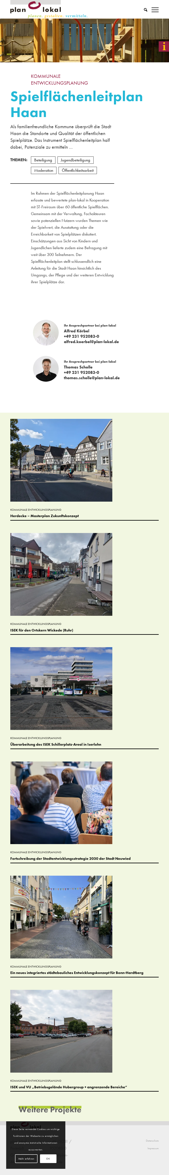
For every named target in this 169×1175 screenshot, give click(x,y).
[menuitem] (143, 9)
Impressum (153, 1148)
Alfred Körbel (76, 331)
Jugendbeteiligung (75, 160)
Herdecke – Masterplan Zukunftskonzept (44, 515)
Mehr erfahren (26, 1158)
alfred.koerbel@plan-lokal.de (91, 341)
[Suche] (143, 9)
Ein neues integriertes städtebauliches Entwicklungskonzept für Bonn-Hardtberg (76, 972)
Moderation (43, 170)
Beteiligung (43, 160)
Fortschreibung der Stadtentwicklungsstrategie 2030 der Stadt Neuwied (70, 858)
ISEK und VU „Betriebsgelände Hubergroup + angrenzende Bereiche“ (68, 1087)
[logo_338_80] (49, 9)
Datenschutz (152, 1140)
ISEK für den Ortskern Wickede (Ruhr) (41, 630)
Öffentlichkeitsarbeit (78, 170)
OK (48, 1158)
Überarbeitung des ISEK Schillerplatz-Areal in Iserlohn (55, 744)
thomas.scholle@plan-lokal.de (92, 377)
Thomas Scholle (78, 367)
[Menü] (153, 9)
